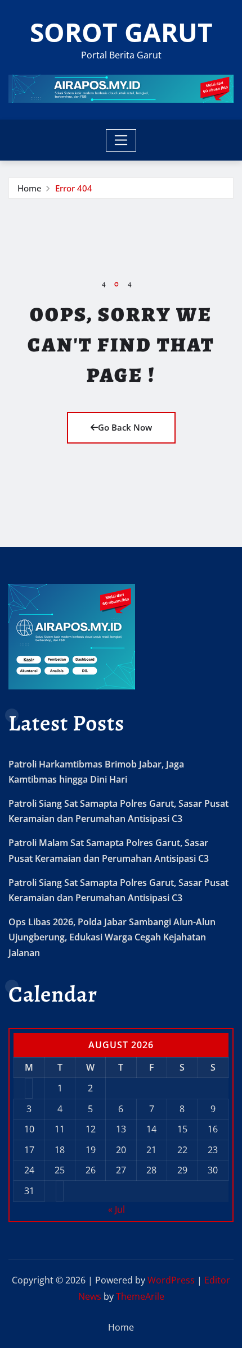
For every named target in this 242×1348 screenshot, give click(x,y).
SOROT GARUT (121, 32)
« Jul (116, 1209)
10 (29, 1129)
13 (121, 1129)
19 (91, 1150)
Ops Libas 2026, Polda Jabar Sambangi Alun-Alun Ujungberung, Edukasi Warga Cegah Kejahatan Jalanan (112, 937)
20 (121, 1150)
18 (60, 1150)
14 (151, 1129)
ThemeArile (140, 1296)
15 (182, 1129)
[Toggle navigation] (121, 140)
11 (60, 1129)
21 (151, 1150)
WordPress (171, 1280)
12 (91, 1129)
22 (182, 1150)
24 (29, 1170)
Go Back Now (125, 427)
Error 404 (73, 188)
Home (29, 188)
